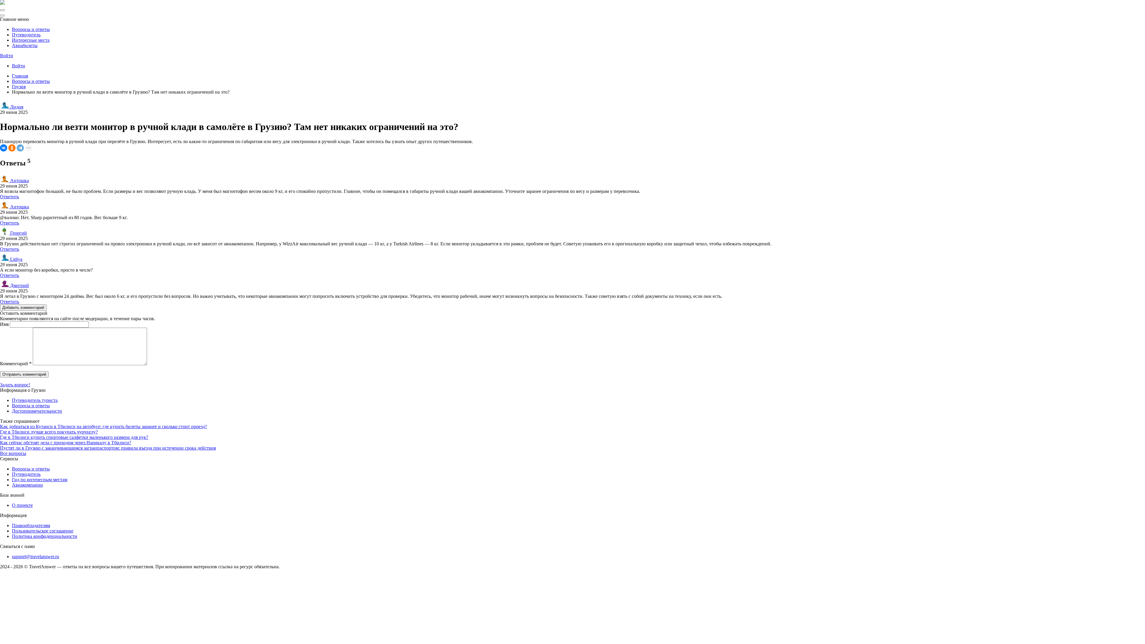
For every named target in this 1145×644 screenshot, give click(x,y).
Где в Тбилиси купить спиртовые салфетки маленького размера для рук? (74, 437)
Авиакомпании (27, 484)
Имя (4, 324)
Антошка (19, 180)
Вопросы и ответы (31, 29)
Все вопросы (13, 453)
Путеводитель (26, 34)
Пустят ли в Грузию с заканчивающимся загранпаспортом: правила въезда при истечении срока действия (108, 448)
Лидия (16, 106)
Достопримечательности (37, 411)
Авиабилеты (25, 45)
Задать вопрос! (15, 384)
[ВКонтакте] (3, 147)
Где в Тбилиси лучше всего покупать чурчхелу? (49, 431)
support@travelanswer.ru (35, 556)
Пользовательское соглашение (42, 530)
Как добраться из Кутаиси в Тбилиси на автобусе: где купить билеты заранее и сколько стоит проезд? (103, 426)
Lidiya (15, 259)
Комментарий (16, 363)
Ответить (9, 196)
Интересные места (30, 40)
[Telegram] (20, 147)
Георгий (18, 233)
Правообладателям (31, 525)
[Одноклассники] (12, 147)
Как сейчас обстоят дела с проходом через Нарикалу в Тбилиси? (65, 442)
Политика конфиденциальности (44, 536)
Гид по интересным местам (39, 479)
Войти (6, 55)
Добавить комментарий (23, 307)
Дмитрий (19, 285)
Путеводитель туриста (35, 400)
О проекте (22, 505)
